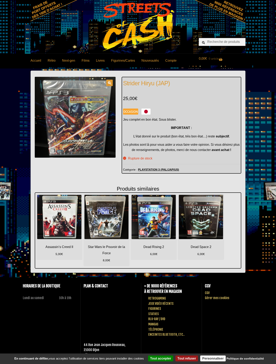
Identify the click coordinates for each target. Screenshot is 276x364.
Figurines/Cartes (123, 60)
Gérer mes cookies (217, 298)
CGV (207, 293)
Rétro (52, 60)
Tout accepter (160, 358)
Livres (100, 60)
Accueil (36, 60)
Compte (171, 60)
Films (86, 60)
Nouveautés (150, 60)
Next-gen (68, 60)
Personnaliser (213, 358)
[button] (109, 83)
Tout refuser (186, 358)
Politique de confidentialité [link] (245, 358)
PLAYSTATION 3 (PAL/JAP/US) (158, 169)
